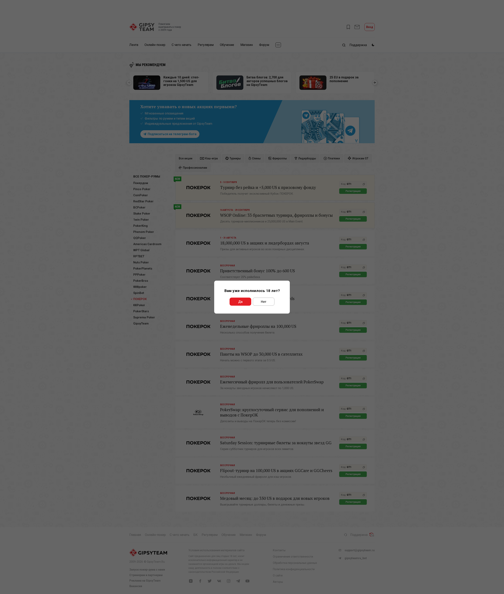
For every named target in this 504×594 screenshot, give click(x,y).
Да (240, 301)
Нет (263, 301)
